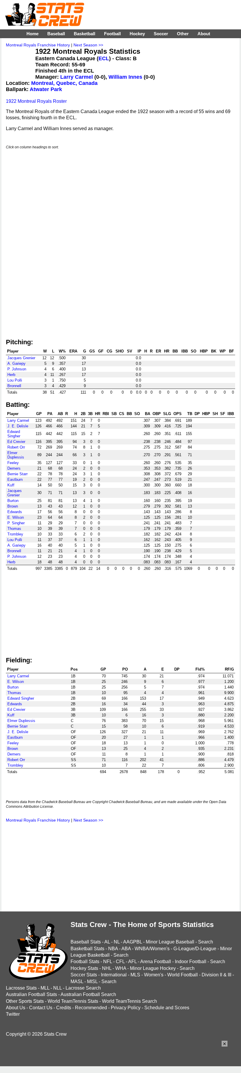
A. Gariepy (16, 363)
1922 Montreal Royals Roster (36, 101)
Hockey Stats (84, 968)
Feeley (13, 463)
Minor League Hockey (153, 968)
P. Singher (16, 523)
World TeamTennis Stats (73, 1001)
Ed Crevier (16, 441)
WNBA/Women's (152, 948)
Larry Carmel (76, 77)
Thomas (14, 528)
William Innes (125, 77)
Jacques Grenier (21, 358)
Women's (153, 974)
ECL (103, 58)
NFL (107, 961)
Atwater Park (46, 89)
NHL (106, 968)
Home (32, 33)
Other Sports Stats (25, 1001)
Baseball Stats (86, 941)
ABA (126, 948)
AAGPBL (132, 941)
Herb (11, 374)
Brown (12, 506)
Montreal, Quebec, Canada (64, 83)
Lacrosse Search (83, 987)
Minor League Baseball (170, 941)
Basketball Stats (87, 948)
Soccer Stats (84, 974)
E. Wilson (15, 517)
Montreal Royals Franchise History (38, 45)
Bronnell (14, 386)
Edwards (14, 512)
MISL (92, 981)
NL (117, 941)
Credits (63, 1007)
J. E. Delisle (17, 426)
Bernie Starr (17, 474)
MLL (45, 987)
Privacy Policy (125, 1007)
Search (205, 941)
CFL (120, 961)
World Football (182, 974)
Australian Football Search (88, 994)
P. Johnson (16, 369)
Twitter (13, 1014)
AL (107, 941)
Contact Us (40, 1007)
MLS (135, 974)
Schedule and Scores (166, 1007)
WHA (120, 968)
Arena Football (155, 961)
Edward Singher (13, 433)
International (114, 974)
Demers (14, 468)
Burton (13, 500)
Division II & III (216, 974)
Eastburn (15, 479)
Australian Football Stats (31, 994)
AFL (132, 961)
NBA (113, 948)
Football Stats (85, 961)
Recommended (91, 1007)
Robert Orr (16, 447)
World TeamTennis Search (129, 1001)
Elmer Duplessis (15, 455)
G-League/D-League (194, 948)
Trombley (15, 534)
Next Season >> (88, 45)
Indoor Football (190, 961)
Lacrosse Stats (21, 987)
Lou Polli (14, 380)
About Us (15, 1007)
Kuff (10, 485)
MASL (77, 981)
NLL (57, 987)
